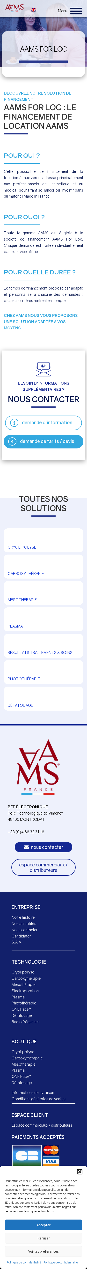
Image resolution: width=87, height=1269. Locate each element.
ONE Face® (21, 1009)
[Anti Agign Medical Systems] (14, 8)
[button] (79, 1171)
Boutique (24, 1041)
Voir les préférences (43, 1251)
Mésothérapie (24, 984)
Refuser (43, 1238)
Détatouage (22, 1015)
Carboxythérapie (26, 978)
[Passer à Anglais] (33, 9)
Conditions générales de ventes (38, 1098)
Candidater (21, 936)
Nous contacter (24, 929)
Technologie (29, 962)
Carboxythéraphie (27, 1058)
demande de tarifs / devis (47, 441)
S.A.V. (17, 942)
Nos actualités (24, 923)
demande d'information (47, 422)
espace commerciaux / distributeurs (43, 867)
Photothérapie (24, 1003)
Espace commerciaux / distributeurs (42, 1125)
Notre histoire (23, 917)
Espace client (30, 1115)
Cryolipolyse (23, 972)
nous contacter (46, 847)
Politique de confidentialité (24, 1262)
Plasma (18, 997)
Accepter (44, 1225)
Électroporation (25, 990)
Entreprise (26, 907)
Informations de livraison (33, 1092)
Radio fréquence (26, 1021)
